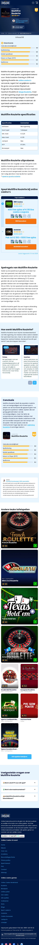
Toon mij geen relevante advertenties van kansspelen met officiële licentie (20, 934)
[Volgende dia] (35, 383)
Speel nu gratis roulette (11, 176)
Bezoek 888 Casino (29, 13)
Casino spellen (12, 33)
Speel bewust (5, 863)
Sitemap (4, 872)
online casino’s (24, 80)
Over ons (4, 851)
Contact (4, 869)
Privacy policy (5, 860)
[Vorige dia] (30, 383)
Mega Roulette (25, 92)
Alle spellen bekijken (19, 757)
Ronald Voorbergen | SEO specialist (17, 481)
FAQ (2, 866)
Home (2, 33)
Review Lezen (18, 206)
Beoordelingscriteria (8, 857)
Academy (4, 854)
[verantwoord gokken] (33, 3)
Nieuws (3, 848)
